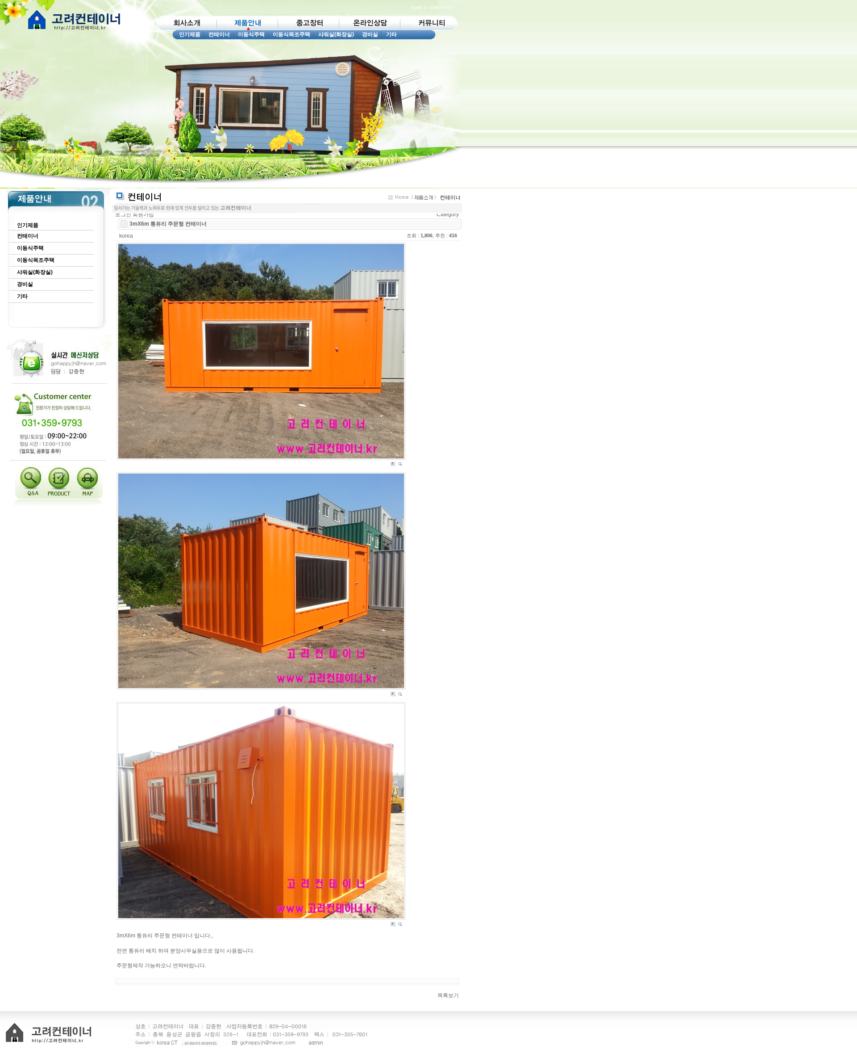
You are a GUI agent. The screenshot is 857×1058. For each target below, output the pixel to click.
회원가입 (143, 214)
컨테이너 (219, 34)
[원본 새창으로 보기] (261, 351)
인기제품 (189, 34)
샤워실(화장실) (336, 34)
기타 (391, 34)
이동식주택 (251, 34)
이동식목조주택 (291, 34)
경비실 (370, 34)
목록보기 (448, 995)
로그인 (123, 214)
